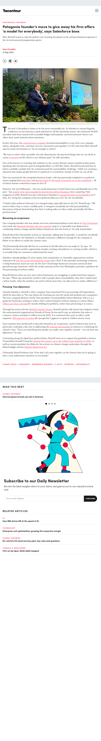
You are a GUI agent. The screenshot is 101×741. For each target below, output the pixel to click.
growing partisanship (60, 327)
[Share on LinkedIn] (10, 61)
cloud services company (34, 143)
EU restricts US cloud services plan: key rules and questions (31, 540)
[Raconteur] (12, 10)
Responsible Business (14, 22)
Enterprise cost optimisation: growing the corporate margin (32, 530)
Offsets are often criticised (15, 304)
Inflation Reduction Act (35, 347)
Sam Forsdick (9, 49)
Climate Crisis (9, 364)
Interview (69, 364)
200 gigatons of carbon (23, 318)
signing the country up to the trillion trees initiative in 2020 (62, 341)
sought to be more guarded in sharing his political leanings (41, 192)
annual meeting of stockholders (75, 195)
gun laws (26, 181)
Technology (9, 528)
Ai (4, 518)
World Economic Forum (40, 310)
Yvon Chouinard (89, 223)
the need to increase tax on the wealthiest (72, 181)
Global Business (11, 394)
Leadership (24, 364)
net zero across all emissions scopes (33, 261)
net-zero (14, 158)
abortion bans (42, 181)
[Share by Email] (16, 61)
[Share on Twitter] (5, 61)
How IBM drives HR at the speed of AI (21, 520)
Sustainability (83, 364)
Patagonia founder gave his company (34, 226)
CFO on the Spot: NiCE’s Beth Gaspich (21, 550)
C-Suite (58, 364)
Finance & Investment (14, 548)
